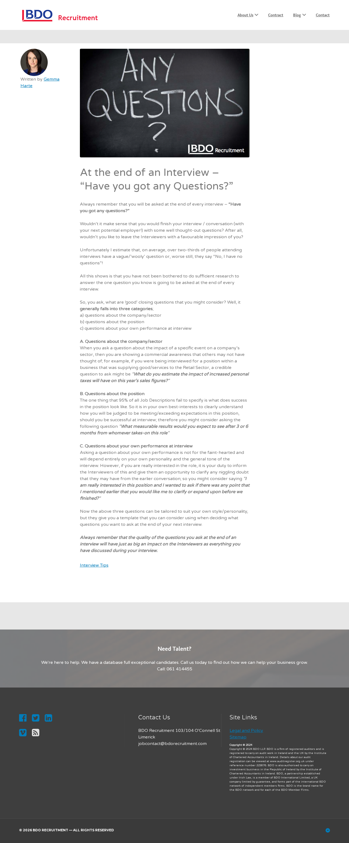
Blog (297, 15)
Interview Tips (94, 565)
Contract (275, 15)
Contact (323, 15)
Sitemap (238, 737)
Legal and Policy (246, 730)
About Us (245, 15)
